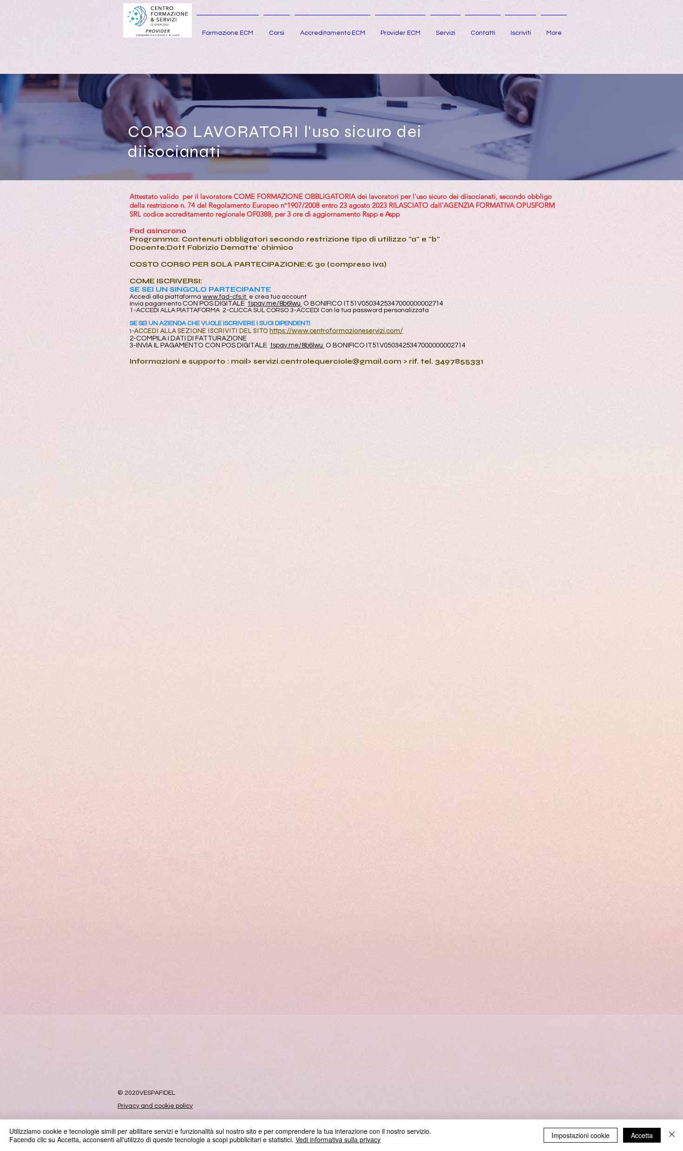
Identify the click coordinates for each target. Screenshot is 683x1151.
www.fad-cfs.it (225, 297)
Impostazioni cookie (581, 1135)
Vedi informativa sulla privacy (338, 1139)
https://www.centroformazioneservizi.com (334, 331)
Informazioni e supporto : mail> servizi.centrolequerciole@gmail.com (265, 361)
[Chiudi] (671, 1135)
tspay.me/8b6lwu (274, 303)
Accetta (642, 1135)
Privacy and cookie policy (155, 1106)
